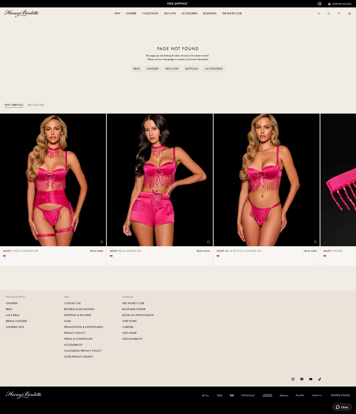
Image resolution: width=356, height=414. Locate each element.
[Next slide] (349, 190)
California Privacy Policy (83, 350)
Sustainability (132, 339)
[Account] (319, 13)
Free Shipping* (178, 3)
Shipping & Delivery (78, 315)
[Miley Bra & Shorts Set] (160, 180)
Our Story (129, 321)
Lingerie (153, 68)
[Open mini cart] (349, 13)
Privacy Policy (74, 333)
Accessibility (73, 344)
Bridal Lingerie (16, 321)
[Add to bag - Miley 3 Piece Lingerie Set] (102, 242)
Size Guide (129, 333)
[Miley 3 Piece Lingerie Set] (53, 180)
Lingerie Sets (15, 327)
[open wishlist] (339, 13)
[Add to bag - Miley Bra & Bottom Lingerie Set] (315, 242)
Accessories (214, 68)
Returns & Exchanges (79, 309)
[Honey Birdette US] (22, 13)
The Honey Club (133, 303)
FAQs (67, 321)
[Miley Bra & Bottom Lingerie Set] (267, 180)
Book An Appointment (138, 315)
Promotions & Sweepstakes (83, 327)
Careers (128, 327)
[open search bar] (329, 13)
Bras (137, 68)
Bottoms (192, 68)
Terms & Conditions (78, 339)
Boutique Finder (134, 309)
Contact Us (72, 303)
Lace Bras (12, 315)
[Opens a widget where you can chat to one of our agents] (342, 407)
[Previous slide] (7, 190)
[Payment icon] (317, 395)
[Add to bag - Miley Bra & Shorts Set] (208, 242)
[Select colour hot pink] (4, 255)
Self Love (172, 68)
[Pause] (319, 3)
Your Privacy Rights (78, 356)
